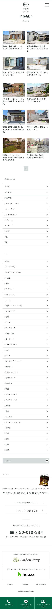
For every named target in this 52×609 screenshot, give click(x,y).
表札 (6, 237)
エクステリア (9, 209)
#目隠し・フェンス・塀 (13, 306)
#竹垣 (6, 439)
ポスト (6, 231)
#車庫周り (8, 383)
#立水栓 (7, 428)
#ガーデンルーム (10, 344)
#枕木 (6, 411)
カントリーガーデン (26, 7)
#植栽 (6, 283)
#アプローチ (9, 289)
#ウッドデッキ (10, 311)
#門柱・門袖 (9, 333)
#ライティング (10, 328)
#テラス (7, 322)
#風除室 (7, 405)
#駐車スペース (10, 378)
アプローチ (8, 220)
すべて (6, 187)
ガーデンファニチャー (12, 272)
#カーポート (9, 339)
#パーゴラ (8, 417)
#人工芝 (7, 278)
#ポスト (7, 355)
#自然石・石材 (10, 294)
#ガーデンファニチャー (13, 422)
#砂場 (6, 450)
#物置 (6, 389)
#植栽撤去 (8, 366)
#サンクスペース (10, 400)
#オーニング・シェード (13, 361)
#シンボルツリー (10, 267)
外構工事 (7, 192)
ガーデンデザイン (11, 214)
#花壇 (6, 317)
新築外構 (7, 198)
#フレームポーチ (10, 394)
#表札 (6, 350)
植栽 (6, 242)
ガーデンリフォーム (11, 203)
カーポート (8, 225)
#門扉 (6, 433)
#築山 (6, 444)
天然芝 (6, 261)
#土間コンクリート (11, 372)
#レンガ (7, 300)
